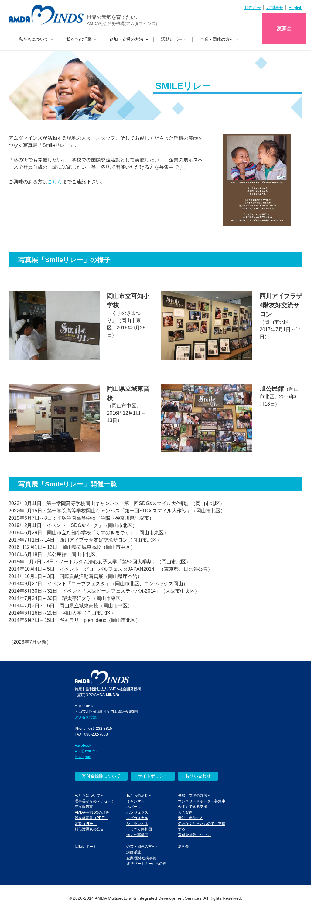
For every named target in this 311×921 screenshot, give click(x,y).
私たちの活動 (79, 39)
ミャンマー (135, 801)
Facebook (83, 745)
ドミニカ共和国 (139, 829)
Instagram (83, 757)
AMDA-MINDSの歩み (92, 812)
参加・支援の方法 (126, 39)
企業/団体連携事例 (141, 858)
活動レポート (173, 39)
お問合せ (274, 7)
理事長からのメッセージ (95, 801)
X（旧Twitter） (87, 751)
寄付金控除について (101, 776)
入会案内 (185, 812)
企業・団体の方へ (217, 39)
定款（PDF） (86, 824)
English (295, 7)
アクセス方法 (86, 717)
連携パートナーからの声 (146, 863)
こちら (54, 181)
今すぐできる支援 (192, 806)
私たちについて (34, 39)
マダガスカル (137, 818)
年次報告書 (84, 806)
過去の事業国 (137, 835)
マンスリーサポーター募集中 (201, 801)
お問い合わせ (198, 776)
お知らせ (252, 7)
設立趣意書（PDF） (91, 818)
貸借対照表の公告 (89, 829)
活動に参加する (190, 818)
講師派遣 (133, 852)
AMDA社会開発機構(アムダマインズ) (122, 23)
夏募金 (284, 28)
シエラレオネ (137, 824)
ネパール (133, 806)
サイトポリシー (153, 776)
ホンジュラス (137, 812)
